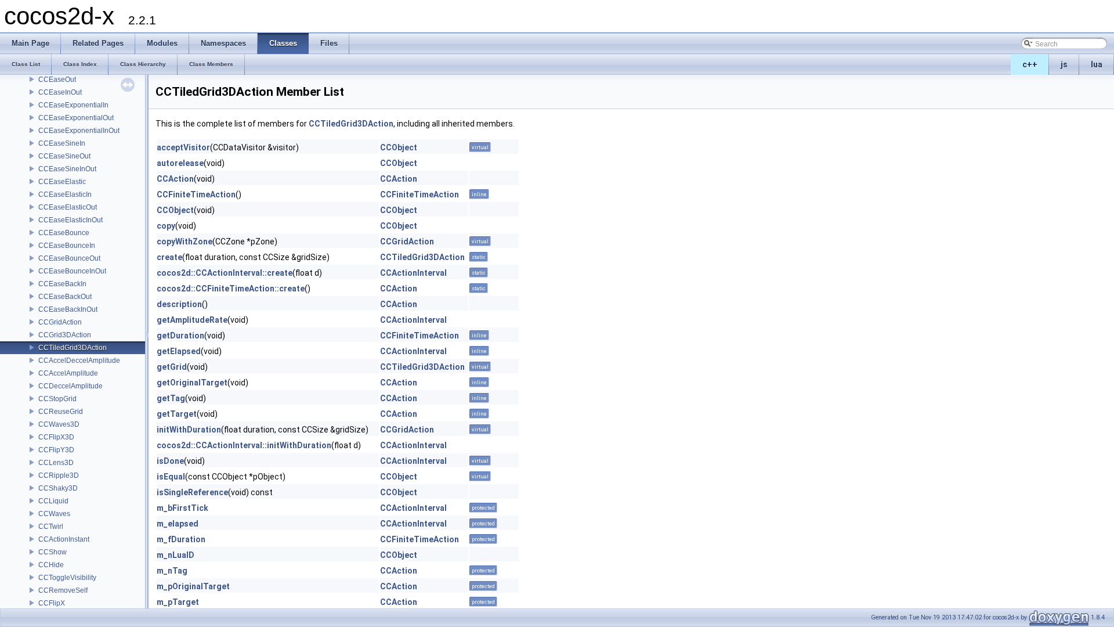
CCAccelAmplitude (68, 373)
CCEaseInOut (60, 92)
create (169, 257)
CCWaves (54, 514)
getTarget (177, 414)
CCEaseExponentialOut (76, 118)
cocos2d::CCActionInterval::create (224, 273)
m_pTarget (178, 602)
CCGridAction (60, 322)
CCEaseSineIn (61, 143)
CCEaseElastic (62, 182)
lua (1096, 64)
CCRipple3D (58, 475)
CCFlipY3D (56, 450)
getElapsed (179, 351)
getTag (171, 398)
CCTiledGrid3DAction (72, 348)
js (1064, 64)
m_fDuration (181, 539)
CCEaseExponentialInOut (79, 131)
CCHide (51, 565)
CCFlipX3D (56, 437)
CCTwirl (50, 526)
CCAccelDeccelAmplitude (79, 360)
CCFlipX (51, 603)
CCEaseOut (57, 79)
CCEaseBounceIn (66, 246)
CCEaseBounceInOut (72, 271)
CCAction (175, 178)
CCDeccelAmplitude (70, 386)
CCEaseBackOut (65, 297)
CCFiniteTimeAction (196, 194)
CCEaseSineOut (64, 156)
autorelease (180, 163)
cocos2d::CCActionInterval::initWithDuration (244, 445)
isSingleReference (192, 492)
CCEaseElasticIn (65, 194)
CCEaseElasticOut (67, 207)
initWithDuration (189, 429)
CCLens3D (56, 463)
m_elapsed (177, 523)
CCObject (398, 147)
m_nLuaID (175, 555)
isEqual (171, 476)
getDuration (180, 335)
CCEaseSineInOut (67, 169)
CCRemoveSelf (63, 590)
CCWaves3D (58, 424)
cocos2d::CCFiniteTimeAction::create (231, 288)
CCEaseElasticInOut (70, 220)
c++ (1029, 64)
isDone (170, 461)
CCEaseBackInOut (67, 309)
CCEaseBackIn (62, 284)
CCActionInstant (63, 539)
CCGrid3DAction (64, 335)
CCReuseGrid (60, 412)
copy (166, 225)
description (179, 304)
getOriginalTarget (192, 382)
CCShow (52, 552)
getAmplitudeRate (192, 320)
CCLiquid (53, 501)
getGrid (172, 367)
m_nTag (172, 570)
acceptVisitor (183, 147)
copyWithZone (184, 241)
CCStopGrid (57, 399)
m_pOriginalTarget (193, 586)
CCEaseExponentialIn (73, 105)
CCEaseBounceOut (69, 258)
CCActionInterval (413, 273)
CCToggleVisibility (67, 578)
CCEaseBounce (63, 233)
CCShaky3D (58, 488)
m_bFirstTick (182, 508)
